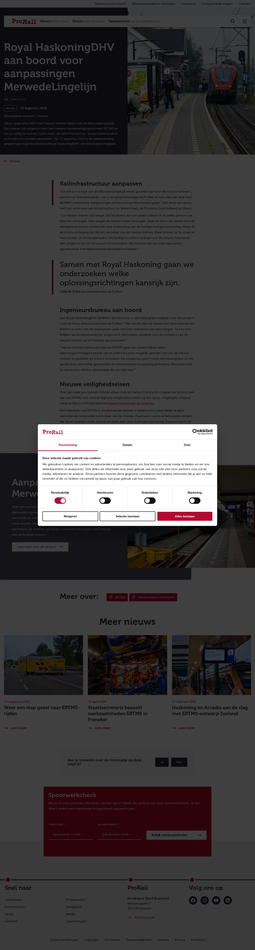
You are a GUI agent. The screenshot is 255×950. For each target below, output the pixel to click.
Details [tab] (127, 445)
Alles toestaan (185, 516)
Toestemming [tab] (67, 445)
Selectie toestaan (127, 516)
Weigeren (70, 516)
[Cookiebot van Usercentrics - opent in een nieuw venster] (195, 432)
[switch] (105, 500)
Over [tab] (187, 445)
